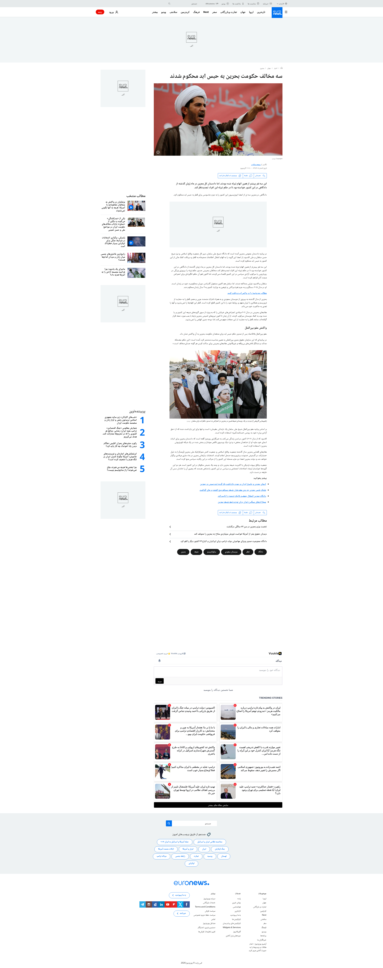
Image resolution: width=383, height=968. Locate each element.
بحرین (262, 68)
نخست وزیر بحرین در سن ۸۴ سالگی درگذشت (247, 526)
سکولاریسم (211, 552)
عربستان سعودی (231, 552)
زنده (100, 12)
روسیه (209, 856)
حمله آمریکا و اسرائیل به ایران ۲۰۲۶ (175, 842)
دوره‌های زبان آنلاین (233, 936)
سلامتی (173, 11)
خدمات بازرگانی (209, 903)
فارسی (281, 3)
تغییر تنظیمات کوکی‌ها (206, 931)
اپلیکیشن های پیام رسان (232, 923)
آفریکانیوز (237, 931)
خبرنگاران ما (261, 940)
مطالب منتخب (135, 196)
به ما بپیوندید (235, 915)
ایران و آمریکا (188, 849)
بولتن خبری (236, 903)
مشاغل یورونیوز (209, 923)
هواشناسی (237, 907)
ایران (204, 849)
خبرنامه (183, 913)
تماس (213, 919)
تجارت (196, 856)
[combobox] (184, 3)
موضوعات (262, 893)
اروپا (251, 11)
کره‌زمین (185, 11)
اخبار (275, 68)
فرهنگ (196, 11)
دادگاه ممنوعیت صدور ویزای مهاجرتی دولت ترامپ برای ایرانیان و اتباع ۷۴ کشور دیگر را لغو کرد (224, 541)
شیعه (196, 552)
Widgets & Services (232, 927)
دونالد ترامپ (162, 856)
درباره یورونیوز (209, 899)
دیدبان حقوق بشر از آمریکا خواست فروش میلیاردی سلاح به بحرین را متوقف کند (230, 534)
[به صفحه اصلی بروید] (277, 12)
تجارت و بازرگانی (228, 11)
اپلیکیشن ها (236, 919)
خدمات (238, 893)
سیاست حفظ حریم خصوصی (204, 915)
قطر (248, 552)
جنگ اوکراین (220, 849)
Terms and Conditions (205, 907)
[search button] (169, 3)
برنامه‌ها (263, 936)
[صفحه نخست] (281, 68)
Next (206, 11)
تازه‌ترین (261, 11)
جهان (243, 11)
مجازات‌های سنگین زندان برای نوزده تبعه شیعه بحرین (242, 502)
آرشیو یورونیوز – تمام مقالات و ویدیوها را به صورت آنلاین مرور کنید (257, 947)
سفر (214, 11)
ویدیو (163, 11)
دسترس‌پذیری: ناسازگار (206, 927)
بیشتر (213, 893)
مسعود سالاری (256, 164)
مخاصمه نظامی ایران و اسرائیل (209, 842)
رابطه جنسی (180, 856)
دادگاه (260, 552)
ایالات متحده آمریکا (166, 849)
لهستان (224, 856)
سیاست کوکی (210, 911)
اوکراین (191, 863)
